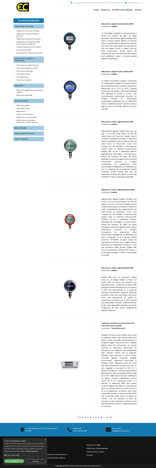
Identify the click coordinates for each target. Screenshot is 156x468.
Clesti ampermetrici (23, 108)
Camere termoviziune (23, 80)
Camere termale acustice (24, 134)
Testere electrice (21, 101)
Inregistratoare (20, 128)
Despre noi (105, 10)
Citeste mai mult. (32, 451)
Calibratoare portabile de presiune (28, 39)
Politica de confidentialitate (97, 448)
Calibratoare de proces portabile (27, 31)
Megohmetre (20, 111)
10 (101, 417)
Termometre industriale (24, 71)
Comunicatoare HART (23, 50)
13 (107, 417)
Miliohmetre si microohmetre (26, 117)
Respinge (36, 461)
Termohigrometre (22, 77)
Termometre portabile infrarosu (27, 65)
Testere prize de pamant (25, 114)
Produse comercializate (122, 10)
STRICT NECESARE (13, 455)
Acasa (96, 10)
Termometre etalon (23, 74)
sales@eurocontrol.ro (135, 3)
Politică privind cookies (95, 452)
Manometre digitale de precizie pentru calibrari (29, 91)
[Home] (34, 7)
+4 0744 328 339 (117, 3)
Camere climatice (21, 139)
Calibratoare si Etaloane (24, 26)
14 (111, 417)
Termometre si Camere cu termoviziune (24, 60)
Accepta (14, 461)
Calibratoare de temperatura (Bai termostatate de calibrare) (28, 43)
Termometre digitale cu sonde (27, 68)
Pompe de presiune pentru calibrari (28, 47)
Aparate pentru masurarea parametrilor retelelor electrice (27, 121)
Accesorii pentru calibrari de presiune (29, 53)
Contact (138, 10)
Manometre (18, 86)
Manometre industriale (24, 95)
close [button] (45, 439)
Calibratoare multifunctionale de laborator (27, 35)
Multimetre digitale (23, 105)
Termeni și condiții (93, 445)
